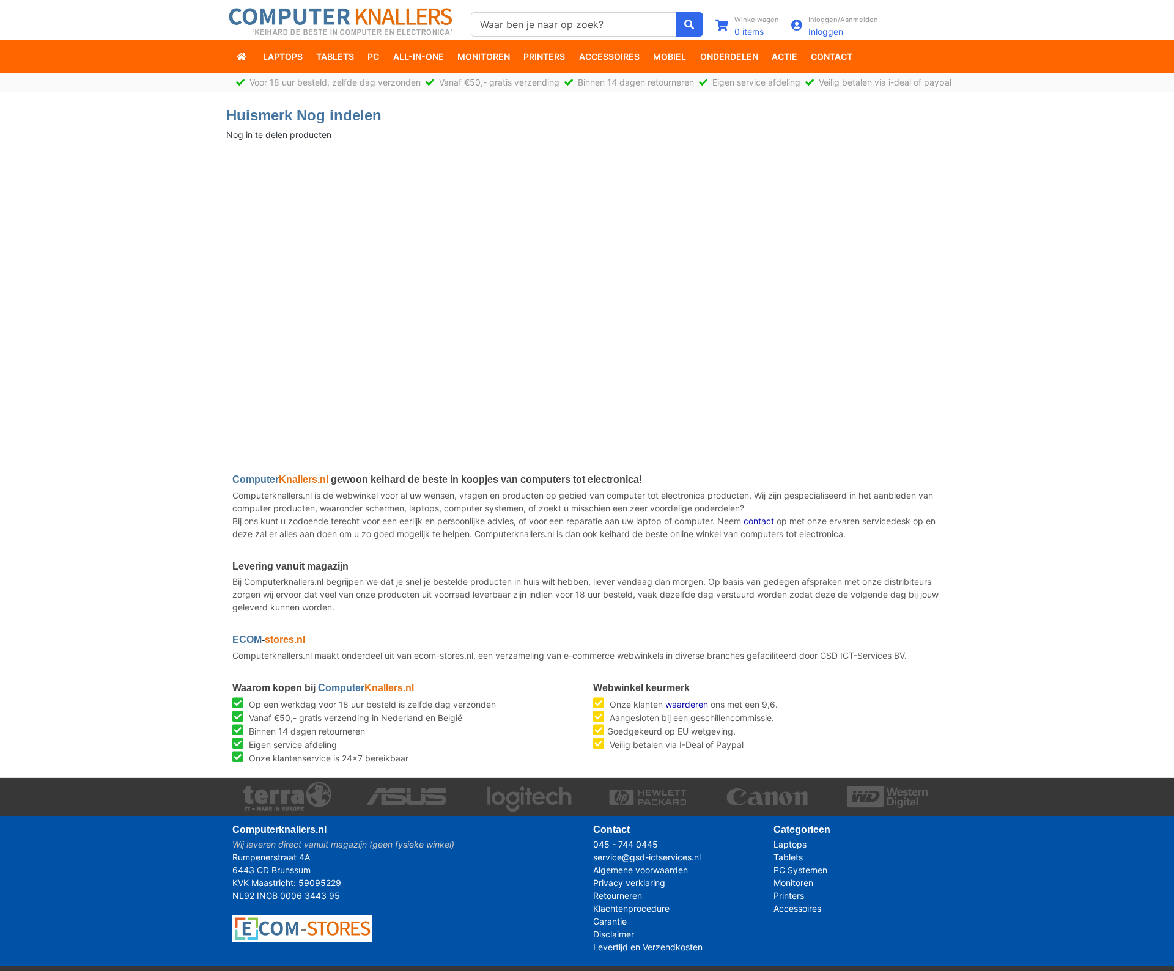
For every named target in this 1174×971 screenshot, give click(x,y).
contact (759, 521)
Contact (831, 56)
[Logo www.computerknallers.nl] (342, 20)
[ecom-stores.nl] (302, 927)
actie (784, 56)
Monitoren (483, 56)
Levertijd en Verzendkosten (648, 947)
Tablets (335, 56)
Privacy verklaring (629, 883)
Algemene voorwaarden (640, 870)
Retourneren (617, 895)
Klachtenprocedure (631, 908)
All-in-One (418, 56)
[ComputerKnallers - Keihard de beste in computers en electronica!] (243, 56)
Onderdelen (729, 56)
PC (373, 56)
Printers (544, 56)
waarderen (686, 704)
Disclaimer (613, 934)
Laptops (283, 56)
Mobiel (669, 56)
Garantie (610, 921)
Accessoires (609, 56)
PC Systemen (800, 870)
